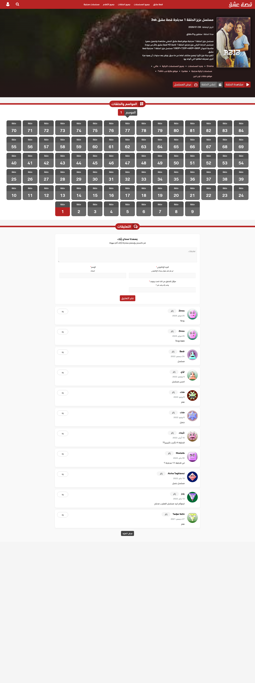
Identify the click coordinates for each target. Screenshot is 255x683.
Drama (210, 66)
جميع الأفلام (108, 4)
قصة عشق (158, 4)
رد (63, 311)
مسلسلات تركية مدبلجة (201, 71)
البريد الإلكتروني (162, 267)
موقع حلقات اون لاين (202, 76)
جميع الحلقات (124, 4)
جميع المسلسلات (142, 4)
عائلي (155, 66)
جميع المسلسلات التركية (173, 66)
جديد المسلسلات (195, 66)
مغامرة (185, 71)
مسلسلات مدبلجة (91, 4)
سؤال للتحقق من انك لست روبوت (162, 281)
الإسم (93, 267)
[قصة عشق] (240, 4)
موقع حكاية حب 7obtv (168, 71)
